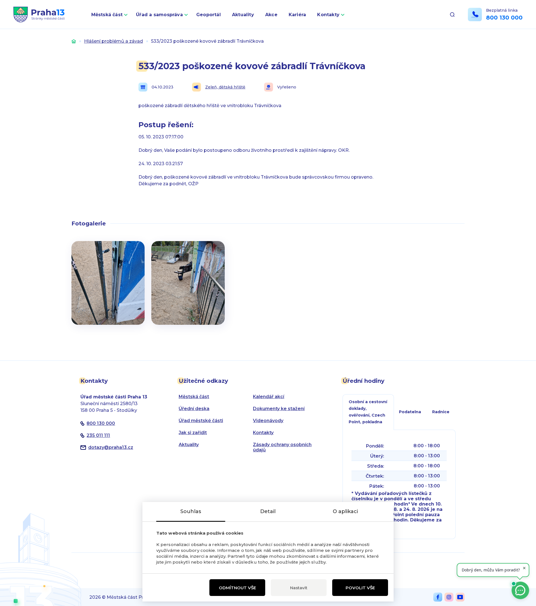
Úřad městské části (201, 420)
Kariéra (297, 14)
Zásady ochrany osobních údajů (282, 447)
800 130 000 (504, 17)
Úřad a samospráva (159, 14)
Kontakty (328, 14)
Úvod (73, 41)
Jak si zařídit (193, 432)
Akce (271, 14)
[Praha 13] (38, 14)
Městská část (107, 14)
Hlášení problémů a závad (113, 41)
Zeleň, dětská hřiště (225, 87)
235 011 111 (98, 435)
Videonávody (268, 420)
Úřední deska (194, 408)
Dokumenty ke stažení (279, 408)
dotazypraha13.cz (110, 447)
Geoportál (208, 14)
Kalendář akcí (268, 396)
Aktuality (243, 14)
